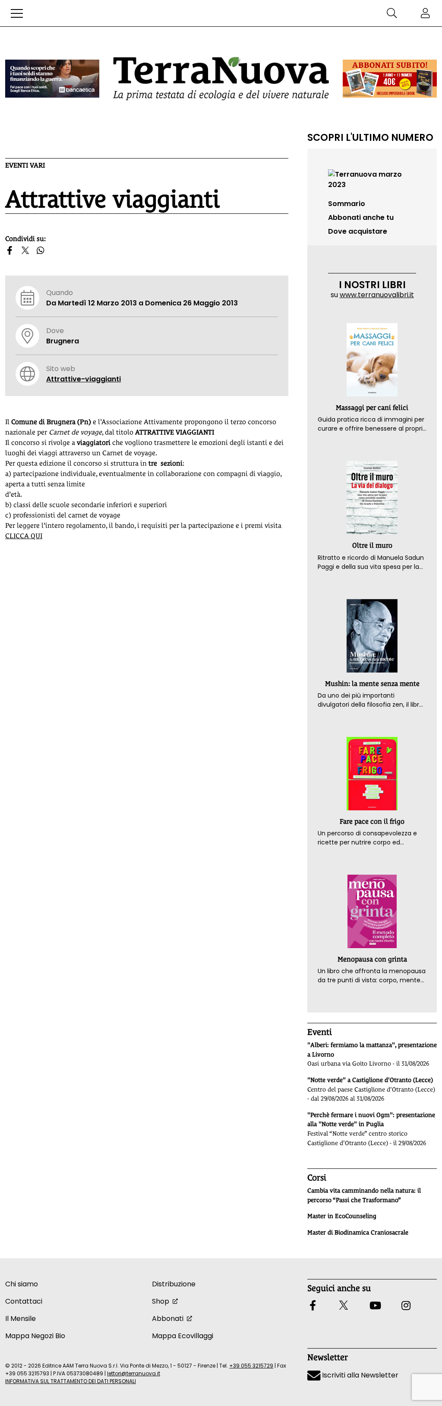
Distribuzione (174, 1284)
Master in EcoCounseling (341, 1215)
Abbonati (167, 1318)
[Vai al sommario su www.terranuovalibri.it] (372, 179)
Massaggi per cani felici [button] (372, 407)
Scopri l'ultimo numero (370, 137)
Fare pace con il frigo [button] (372, 821)
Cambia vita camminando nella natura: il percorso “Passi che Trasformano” (364, 1195)
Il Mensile (20, 1318)
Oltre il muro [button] (372, 545)
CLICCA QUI (23, 536)
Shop (160, 1301)
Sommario (346, 204)
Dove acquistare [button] (357, 231)
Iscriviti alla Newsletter (359, 1375)
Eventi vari (25, 165)
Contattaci (23, 1301)
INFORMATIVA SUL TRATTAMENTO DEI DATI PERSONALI (70, 1381)
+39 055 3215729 (251, 1365)
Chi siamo (21, 1284)
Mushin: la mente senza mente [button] (372, 683)
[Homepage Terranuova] (221, 78)
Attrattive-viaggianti (83, 379)
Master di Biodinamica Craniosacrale (357, 1232)
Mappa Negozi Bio (35, 1336)
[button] (17, 13)
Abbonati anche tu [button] (361, 217)
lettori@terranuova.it (133, 1373)
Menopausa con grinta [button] (372, 959)
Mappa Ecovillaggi (182, 1336)
